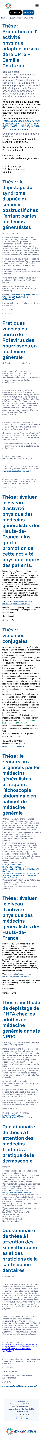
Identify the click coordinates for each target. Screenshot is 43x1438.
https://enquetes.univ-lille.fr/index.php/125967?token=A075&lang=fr (20, 297)
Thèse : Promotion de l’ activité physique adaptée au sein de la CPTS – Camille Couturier (20, 46)
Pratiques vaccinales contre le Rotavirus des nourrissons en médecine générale (19, 340)
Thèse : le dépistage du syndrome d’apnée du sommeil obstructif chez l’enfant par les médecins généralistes (20, 204)
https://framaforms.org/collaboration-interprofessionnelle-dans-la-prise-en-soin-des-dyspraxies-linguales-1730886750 (19, 1347)
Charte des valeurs (20, 1412)
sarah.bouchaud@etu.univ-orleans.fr (20, 1386)
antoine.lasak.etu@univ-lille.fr (17, 471)
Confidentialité (28, 1409)
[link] (17, 602)
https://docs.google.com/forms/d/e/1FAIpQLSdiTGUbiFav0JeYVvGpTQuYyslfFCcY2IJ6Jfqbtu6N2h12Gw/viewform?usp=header (21, 125)
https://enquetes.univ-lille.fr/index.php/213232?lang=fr (17, 1116)
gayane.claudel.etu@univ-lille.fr (14, 746)
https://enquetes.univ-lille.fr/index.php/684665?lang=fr (17, 602)
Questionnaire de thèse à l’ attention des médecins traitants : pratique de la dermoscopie (18, 1144)
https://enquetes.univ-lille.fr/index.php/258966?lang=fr (17, 1191)
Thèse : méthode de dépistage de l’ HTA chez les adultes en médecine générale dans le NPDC (21, 1019)
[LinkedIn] (27, 1418)
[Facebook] (16, 1418)
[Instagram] (21, 1418)
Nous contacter (14, 1409)
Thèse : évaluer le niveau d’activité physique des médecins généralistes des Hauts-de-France (21, 918)
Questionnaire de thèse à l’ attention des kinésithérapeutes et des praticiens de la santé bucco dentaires (20, 1250)
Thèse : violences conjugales (15, 635)
